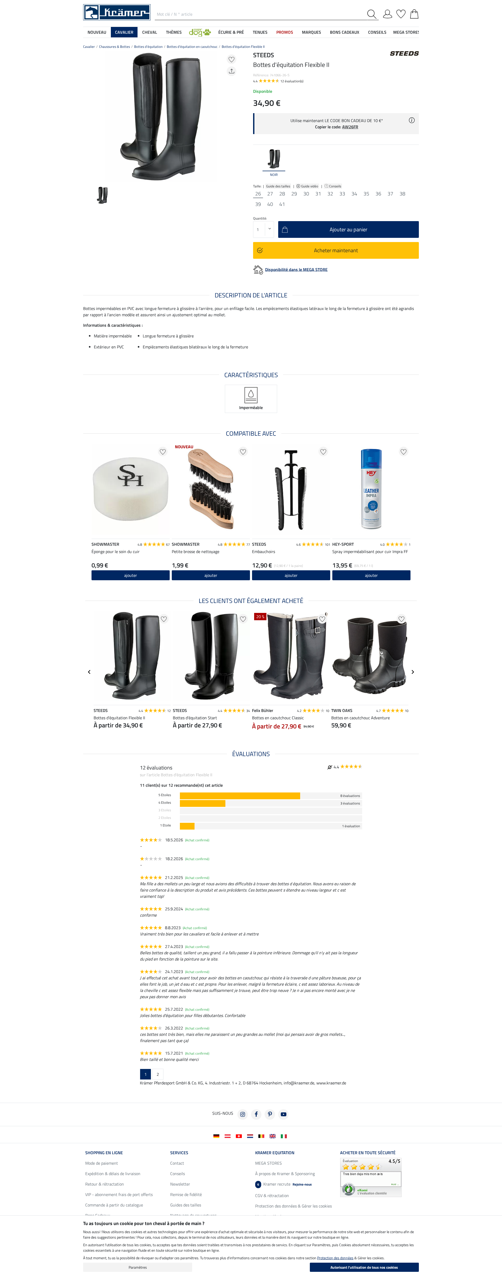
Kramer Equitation (274, 1152)
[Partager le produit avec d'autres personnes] (231, 71)
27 (270, 194)
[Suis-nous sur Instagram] (242, 1114)
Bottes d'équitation (148, 46)
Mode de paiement (101, 1163)
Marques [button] (311, 32)
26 (258, 194)
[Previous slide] (87, 116)
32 (330, 194)
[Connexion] (387, 13)
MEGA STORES (406, 32)
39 (258, 204)
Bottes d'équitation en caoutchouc (192, 46)
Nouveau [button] (97, 32)
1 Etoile (165, 825)
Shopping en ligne (104, 1152)
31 (318, 194)
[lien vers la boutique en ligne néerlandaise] (251, 1136)
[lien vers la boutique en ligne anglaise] (274, 1136)
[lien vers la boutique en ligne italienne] (285, 1136)
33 (342, 194)
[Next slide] (234, 116)
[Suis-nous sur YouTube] (283, 1114)
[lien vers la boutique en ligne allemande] (217, 1136)
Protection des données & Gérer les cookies (293, 1206)
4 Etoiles (164, 802)
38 (402, 194)
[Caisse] (414, 13)
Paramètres (138, 1267)
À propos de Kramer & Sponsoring (285, 1173)
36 (378, 194)
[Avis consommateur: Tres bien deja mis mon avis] (371, 1177)
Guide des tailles (278, 186)
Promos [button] (284, 32)
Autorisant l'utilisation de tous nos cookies (364, 1267)
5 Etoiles (164, 794)
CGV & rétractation (272, 1195)
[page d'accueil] (117, 12)
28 (282, 194)
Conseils (335, 186)
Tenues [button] (260, 32)
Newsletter (180, 1184)
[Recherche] (373, 14)
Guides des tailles (185, 1205)
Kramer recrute (284, 1184)
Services (179, 1152)
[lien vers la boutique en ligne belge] (262, 1136)
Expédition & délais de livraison (112, 1173)
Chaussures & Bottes (114, 46)
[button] (200, 32)
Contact (177, 1163)
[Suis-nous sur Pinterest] (270, 1114)
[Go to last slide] (89, 672)
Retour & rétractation (104, 1184)
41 (282, 204)
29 (294, 194)
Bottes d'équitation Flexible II (243, 46)
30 (306, 194)
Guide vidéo (310, 186)
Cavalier (89, 46)
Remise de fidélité (186, 1194)
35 (366, 194)
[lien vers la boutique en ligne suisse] (240, 1136)
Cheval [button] (149, 32)
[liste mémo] (401, 13)
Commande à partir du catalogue (114, 1205)
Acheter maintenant (336, 250)
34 (354, 194)
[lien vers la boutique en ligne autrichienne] (229, 1136)
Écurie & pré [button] (231, 32)
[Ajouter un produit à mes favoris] (231, 59)
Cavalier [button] (124, 32)
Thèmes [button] (174, 32)
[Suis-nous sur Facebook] (256, 1114)
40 (270, 204)
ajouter (371, 575)
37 (390, 194)
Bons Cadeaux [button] (344, 32)
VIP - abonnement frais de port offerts (119, 1194)
